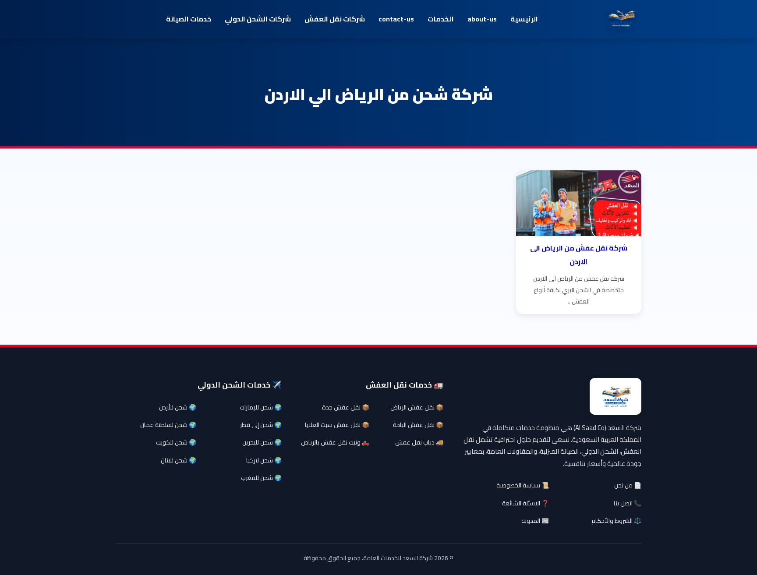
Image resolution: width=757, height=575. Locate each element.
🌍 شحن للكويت (176, 442)
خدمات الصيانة (188, 18)
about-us (482, 18)
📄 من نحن (627, 485)
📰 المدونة (535, 520)
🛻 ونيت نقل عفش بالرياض (335, 442)
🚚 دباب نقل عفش (419, 442)
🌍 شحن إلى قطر (261, 424)
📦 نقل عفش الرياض (416, 407)
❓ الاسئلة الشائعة (525, 503)
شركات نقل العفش (334, 18)
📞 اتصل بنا (627, 503)
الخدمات (441, 18)
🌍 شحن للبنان (178, 460)
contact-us (396, 18)
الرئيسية (524, 18)
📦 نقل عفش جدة (345, 407)
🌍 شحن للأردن (177, 407)
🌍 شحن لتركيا (264, 460)
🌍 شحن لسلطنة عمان (168, 424)
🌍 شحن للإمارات (261, 407)
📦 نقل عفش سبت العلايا (337, 424)
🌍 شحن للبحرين (262, 442)
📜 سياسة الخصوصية (522, 485)
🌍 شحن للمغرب (261, 477)
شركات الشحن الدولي (258, 18)
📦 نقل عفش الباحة (418, 424)
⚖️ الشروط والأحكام (616, 520)
